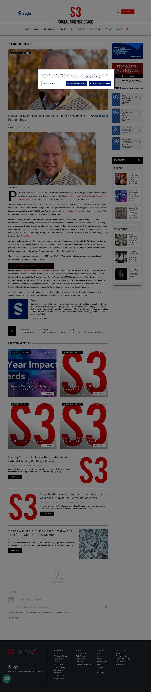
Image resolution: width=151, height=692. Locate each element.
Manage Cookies (49, 83)
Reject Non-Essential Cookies (76, 83)
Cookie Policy (96, 77)
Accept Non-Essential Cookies (100, 83)
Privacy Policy (87, 77)
